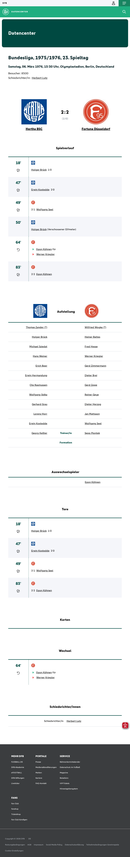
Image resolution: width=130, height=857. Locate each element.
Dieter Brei (91, 375)
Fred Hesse (91, 346)
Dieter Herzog (93, 404)
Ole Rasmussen (38, 385)
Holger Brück (39, 170)
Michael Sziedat (38, 346)
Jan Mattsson (92, 414)
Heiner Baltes (92, 337)
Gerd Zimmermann (95, 366)
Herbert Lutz (39, 78)
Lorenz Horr (40, 414)
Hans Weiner (40, 356)
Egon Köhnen (44, 249)
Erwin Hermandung (36, 375)
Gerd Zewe (91, 385)
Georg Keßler (39, 433)
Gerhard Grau (39, 404)
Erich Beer (41, 366)
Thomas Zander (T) (36, 327)
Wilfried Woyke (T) (95, 327)
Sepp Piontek (92, 433)
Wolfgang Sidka (38, 394)
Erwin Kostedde (40, 189)
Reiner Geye (92, 394)
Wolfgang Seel (44, 209)
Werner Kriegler (45, 254)
